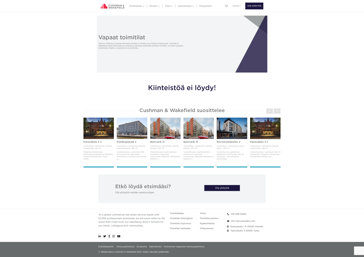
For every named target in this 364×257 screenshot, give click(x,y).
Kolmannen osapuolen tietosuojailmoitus (184, 247)
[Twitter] (104, 236)
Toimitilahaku (135, 6)
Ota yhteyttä (254, 6)
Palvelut (153, 6)
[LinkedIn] (99, 236)
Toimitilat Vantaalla (180, 228)
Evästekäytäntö (106, 247)
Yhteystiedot (205, 6)
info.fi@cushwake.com (243, 221)
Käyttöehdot (155, 247)
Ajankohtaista (185, 6)
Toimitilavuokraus (209, 218)
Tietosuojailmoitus (125, 247)
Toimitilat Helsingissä (181, 218)
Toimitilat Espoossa (180, 223)
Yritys (167, 6)
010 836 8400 (238, 214)
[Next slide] (277, 111)
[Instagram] (113, 236)
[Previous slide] (269, 111)
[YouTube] (118, 236)
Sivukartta (142, 247)
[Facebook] (109, 236)
